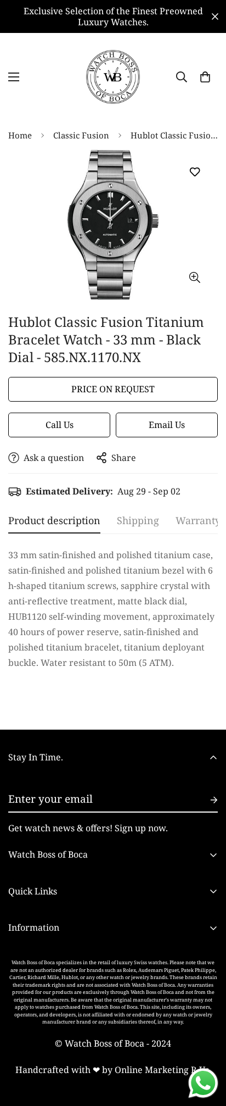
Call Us (60, 425)
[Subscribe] (205, 800)
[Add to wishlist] (194, 172)
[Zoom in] (194, 277)
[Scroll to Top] (206, 1048)
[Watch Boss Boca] (113, 77)
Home (20, 135)
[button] (205, 77)
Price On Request (113, 389)
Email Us (167, 425)
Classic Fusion (81, 135)
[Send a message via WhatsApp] (203, 1083)
